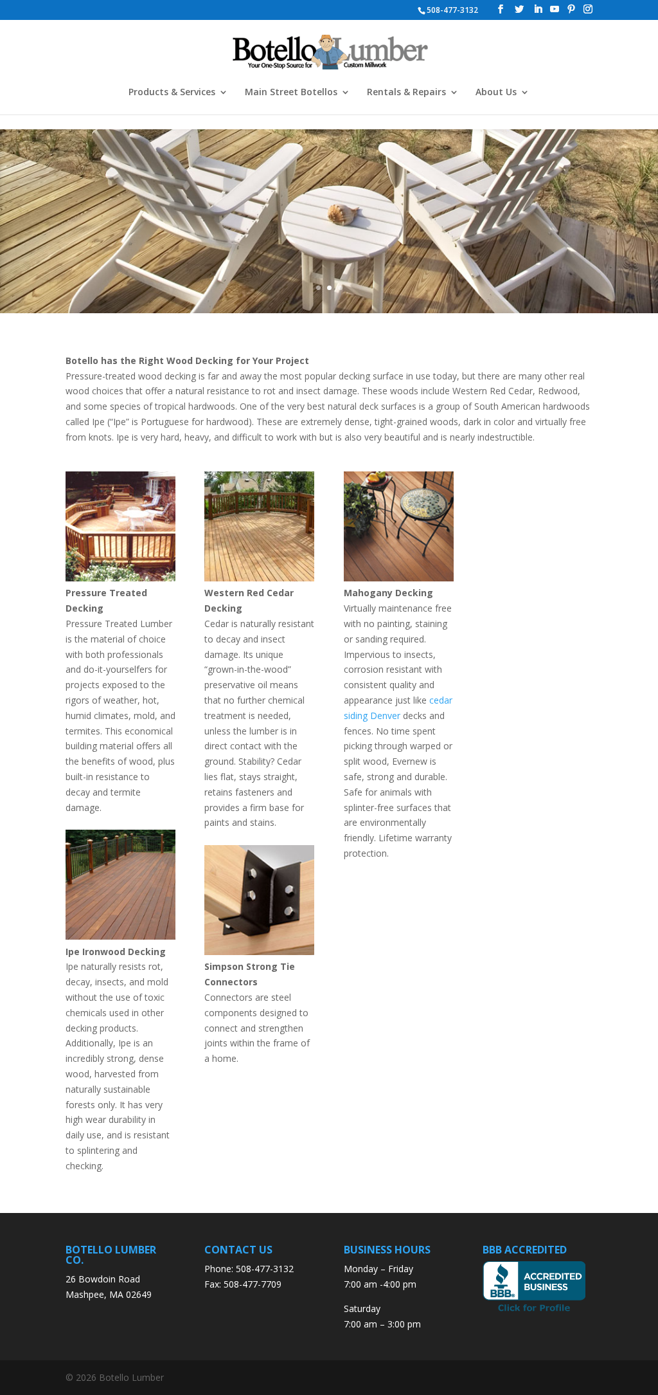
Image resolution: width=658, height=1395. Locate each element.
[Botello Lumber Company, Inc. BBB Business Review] (534, 1310)
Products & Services (172, 92)
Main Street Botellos (291, 92)
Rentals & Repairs (406, 92)
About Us (496, 92)
